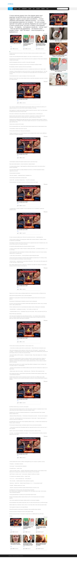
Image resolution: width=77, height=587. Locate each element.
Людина (43, 8)
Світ (19, 8)
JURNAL (10, 4)
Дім (33, 8)
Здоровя (38, 8)
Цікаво (30, 8)
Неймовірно (24, 8)
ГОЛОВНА (10, 8)
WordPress (10, 555)
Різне (47, 8)
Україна (15, 8)
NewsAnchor (17, 555)
